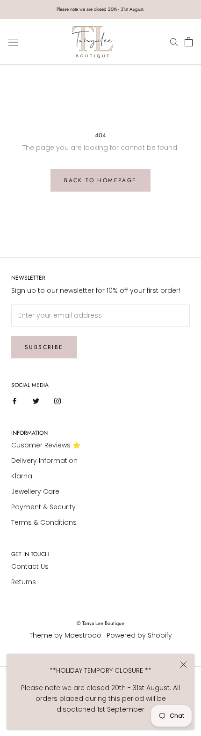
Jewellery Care (35, 491)
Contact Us (30, 566)
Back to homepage (100, 180)
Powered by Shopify (139, 635)
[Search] (175, 42)
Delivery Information (44, 460)
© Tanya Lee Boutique (100, 623)
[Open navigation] (13, 41)
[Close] (183, 664)
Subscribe (44, 347)
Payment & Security (43, 507)
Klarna (21, 476)
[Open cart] (189, 42)
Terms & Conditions (44, 522)
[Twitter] (36, 400)
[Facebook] (14, 400)
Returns (23, 582)
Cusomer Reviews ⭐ (45, 445)
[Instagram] (57, 400)
